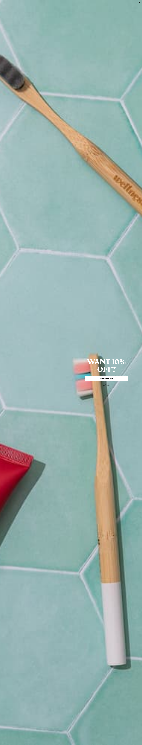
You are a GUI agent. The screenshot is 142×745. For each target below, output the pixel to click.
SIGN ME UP (106, 378)
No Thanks (106, 385)
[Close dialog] (139, 2)
